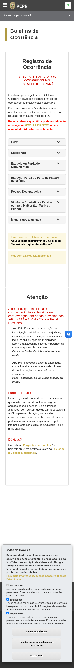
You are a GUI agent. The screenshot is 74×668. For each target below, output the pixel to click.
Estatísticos (16, 599)
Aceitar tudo (36, 655)
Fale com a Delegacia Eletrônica (31, 255)
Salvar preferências (36, 631)
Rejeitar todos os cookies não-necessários (36, 644)
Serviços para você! (17, 15)
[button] (60, 142)
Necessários (16, 585)
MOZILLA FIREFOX (37, 125)
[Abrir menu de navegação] (5, 5)
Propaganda (16, 613)
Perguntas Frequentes (37, 445)
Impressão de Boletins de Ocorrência (36, 241)
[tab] (37, 142)
